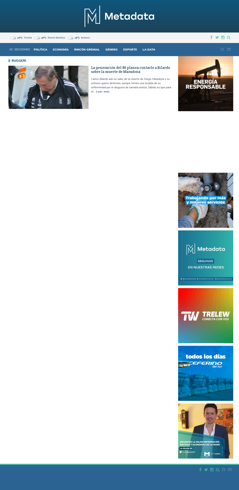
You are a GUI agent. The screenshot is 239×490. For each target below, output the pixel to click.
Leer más (103, 92)
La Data (149, 50)
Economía (61, 50)
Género (111, 50)
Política (40, 50)
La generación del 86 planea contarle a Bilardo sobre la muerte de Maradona (130, 69)
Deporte (130, 50)
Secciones (22, 49)
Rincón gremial (87, 50)
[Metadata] (119, 16)
